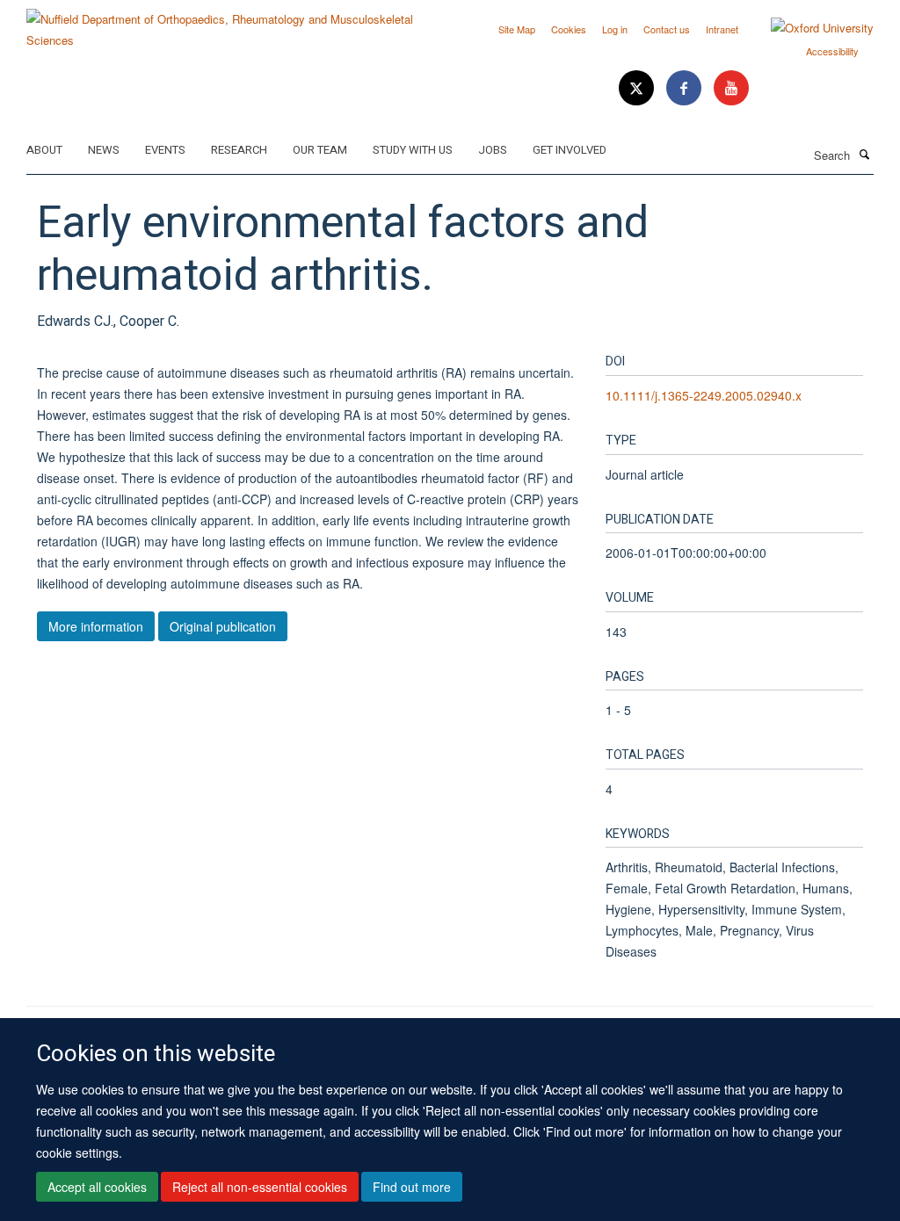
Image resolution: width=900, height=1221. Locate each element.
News (104, 149)
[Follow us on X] (638, 88)
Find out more (412, 1187)
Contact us (666, 29)
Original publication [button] (223, 626)
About (44, 149)
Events (165, 149)
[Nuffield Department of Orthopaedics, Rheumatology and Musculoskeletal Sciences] (231, 23)
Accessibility (832, 51)
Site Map (516, 29)
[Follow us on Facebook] (685, 88)
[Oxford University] (809, 28)
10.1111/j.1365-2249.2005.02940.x (704, 395)
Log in (615, 29)
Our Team (320, 149)
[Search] (864, 153)
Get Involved (569, 149)
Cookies (568, 29)
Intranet (722, 29)
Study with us (413, 149)
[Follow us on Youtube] (731, 88)
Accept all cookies (97, 1187)
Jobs (492, 149)
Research (239, 149)
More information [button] (95, 626)
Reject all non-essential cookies (259, 1187)
